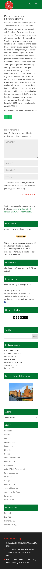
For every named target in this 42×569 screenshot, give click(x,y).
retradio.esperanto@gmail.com (17, 293)
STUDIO (7, 435)
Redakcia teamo (10, 442)
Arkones (7, 438)
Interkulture (9, 446)
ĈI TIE (31, 268)
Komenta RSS (9, 521)
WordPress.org (10, 524)
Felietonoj (8, 477)
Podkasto (8, 431)
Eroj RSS (7, 517)
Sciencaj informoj (11, 473)
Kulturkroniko (14, 25)
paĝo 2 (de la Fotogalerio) (14, 469)
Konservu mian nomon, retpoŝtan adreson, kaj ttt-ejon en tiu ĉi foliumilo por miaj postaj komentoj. (19, 185)
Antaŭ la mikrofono (12, 457)
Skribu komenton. (27, 25)
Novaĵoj (7, 454)
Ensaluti (7, 513)
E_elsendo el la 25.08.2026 (16, 543)
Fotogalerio (8, 465)
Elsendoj (7, 450)
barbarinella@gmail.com (17, 296)
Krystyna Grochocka (21, 23)
